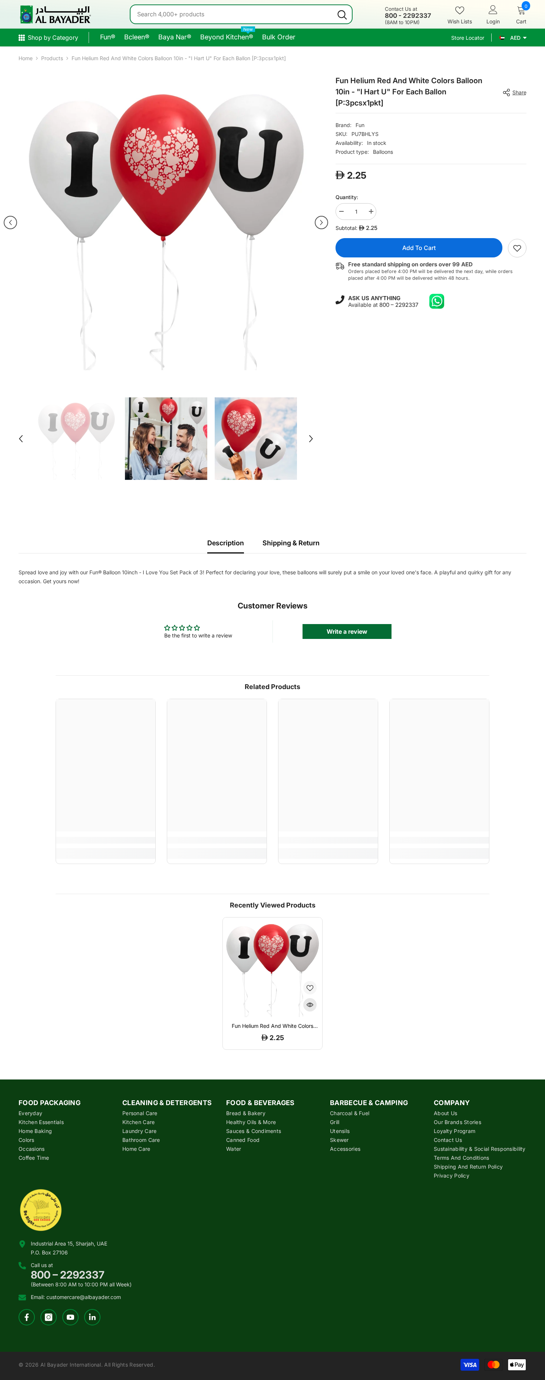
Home (26, 58)
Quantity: (347, 197)
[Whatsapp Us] (436, 301)
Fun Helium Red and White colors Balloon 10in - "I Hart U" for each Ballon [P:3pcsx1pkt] (272, 1026)
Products (52, 58)
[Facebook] (27, 1317)
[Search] (241, 14)
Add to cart (418, 247)
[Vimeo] (92, 1317)
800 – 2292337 (398, 304)
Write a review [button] (347, 631)
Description (225, 543)
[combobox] (232, 14)
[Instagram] (48, 1317)
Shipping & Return (291, 543)
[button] (10, 222)
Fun (360, 125)
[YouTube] (70, 1317)
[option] (166, 222)
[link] (517, 248)
